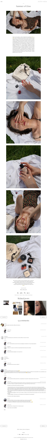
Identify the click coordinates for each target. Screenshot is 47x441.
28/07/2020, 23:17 (42, 381)
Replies (5, 328)
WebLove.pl (25, 439)
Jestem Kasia (9, 329)
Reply (5, 326)
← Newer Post (4, 317)
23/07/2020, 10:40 (42, 346)
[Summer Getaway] (17, 315)
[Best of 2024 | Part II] (6, 304)
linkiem (23, 285)
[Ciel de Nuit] (40, 315)
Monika (5, 323)
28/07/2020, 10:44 (43, 369)
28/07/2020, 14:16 (42, 377)
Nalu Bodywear (38, 32)
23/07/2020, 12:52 (42, 350)
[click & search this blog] (28, 434)
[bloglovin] (19, 434)
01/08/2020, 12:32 (42, 404)
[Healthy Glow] (29, 315)
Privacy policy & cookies (30, 437)
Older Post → (43, 317)
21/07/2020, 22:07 (42, 329)
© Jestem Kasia (16, 437)
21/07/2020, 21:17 (43, 336)
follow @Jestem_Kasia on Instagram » (23, 429)
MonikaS (5, 369)
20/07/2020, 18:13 (43, 323)
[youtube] (22, 434)
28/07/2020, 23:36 (42, 398)
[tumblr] (25, 434)
